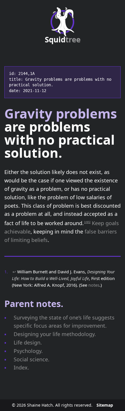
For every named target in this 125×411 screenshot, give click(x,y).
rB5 (87, 222)
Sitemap (105, 405)
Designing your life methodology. (55, 334)
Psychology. (28, 350)
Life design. (28, 342)
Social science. (31, 359)
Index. (21, 367)
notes (93, 285)
